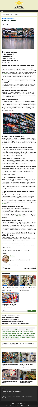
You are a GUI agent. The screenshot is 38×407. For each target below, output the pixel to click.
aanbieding (7, 328)
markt (28, 333)
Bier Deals (26, 328)
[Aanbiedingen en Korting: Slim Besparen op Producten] (10, 357)
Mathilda (4, 23)
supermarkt (4, 73)
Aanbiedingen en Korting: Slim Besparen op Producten (10, 315)
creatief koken (16, 329)
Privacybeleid (30, 405)
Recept (23, 335)
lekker (21, 333)
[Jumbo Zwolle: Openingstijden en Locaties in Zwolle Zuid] (10, 280)
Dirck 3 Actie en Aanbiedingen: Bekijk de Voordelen (10, 319)
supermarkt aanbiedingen (13, 264)
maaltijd (25, 333)
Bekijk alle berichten (24, 260)
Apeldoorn (3, 18)
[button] (2, 11)
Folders (31, 329)
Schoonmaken (31, 335)
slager (3, 337)
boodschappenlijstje (5, 329)
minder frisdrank (5, 335)
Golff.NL (21, 405)
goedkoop (13, 331)
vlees (8, 339)
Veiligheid (33, 337)
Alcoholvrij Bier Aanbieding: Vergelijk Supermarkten (10, 317)
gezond (3, 331)
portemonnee (18, 335)
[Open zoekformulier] (36, 11)
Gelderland (8, 18)
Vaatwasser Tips (22, 337)
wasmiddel (12, 339)
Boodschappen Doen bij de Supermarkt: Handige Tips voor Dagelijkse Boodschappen (15, 323)
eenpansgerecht (22, 329)
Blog (3, 361)
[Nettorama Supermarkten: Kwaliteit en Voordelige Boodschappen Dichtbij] (10, 297)
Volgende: (30, 267)
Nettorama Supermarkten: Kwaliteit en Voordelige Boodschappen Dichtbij (9, 305)
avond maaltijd (21, 328)
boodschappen (20, 215)
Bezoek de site (14, 260)
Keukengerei (4, 333)
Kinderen (9, 333)
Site (24, 405)
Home (13, 403)
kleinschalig (14, 333)
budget (11, 329)
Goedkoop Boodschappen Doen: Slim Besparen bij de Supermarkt (12, 321)
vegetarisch (28, 337)
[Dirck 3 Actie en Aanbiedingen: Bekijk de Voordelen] (10, 374)
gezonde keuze (8, 331)
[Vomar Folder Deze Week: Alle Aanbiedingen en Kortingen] (27, 280)
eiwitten (27, 329)
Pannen (14, 335)
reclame (27, 335)
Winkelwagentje (17, 339)
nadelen (10, 335)
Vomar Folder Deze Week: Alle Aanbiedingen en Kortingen (27, 288)
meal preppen (33, 333)
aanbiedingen (26, 95)
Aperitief (16, 328)
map (26, 405)
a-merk (3, 328)
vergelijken (4, 339)
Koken (18, 333)
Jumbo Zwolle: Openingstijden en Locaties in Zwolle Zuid (10, 288)
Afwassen (12, 328)
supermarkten (5, 203)
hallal (21, 331)
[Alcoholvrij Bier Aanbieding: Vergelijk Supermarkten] (27, 357)
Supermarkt (12, 18)
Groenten (17, 331)
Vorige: (6, 267)
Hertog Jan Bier (26, 331)
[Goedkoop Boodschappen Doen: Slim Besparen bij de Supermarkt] (27, 374)
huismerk (31, 331)
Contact (24, 403)
